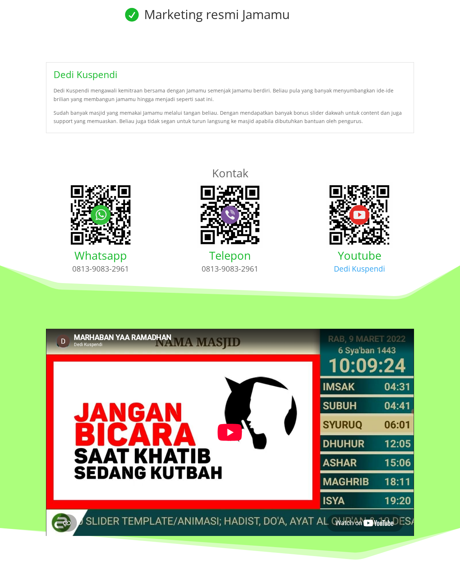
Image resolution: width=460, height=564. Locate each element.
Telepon (230, 255)
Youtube (359, 255)
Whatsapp (100, 255)
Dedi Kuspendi (359, 269)
